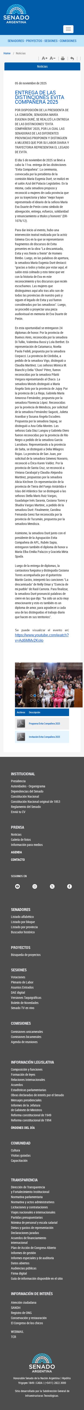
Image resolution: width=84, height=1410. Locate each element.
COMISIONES (68, 40)
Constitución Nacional (25, 796)
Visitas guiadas (21, 1155)
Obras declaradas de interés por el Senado (37, 1095)
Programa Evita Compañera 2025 (44, 723)
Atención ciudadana (23, 1302)
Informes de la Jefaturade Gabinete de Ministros (26, 1107)
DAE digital (18, 992)
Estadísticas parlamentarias (28, 1090)
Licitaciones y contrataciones (29, 1207)
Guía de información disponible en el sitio (37, 1278)
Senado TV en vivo (22, 1008)
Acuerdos (17, 1084)
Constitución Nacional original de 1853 (35, 801)
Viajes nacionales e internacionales (33, 1212)
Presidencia (18, 781)
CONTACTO (18, 859)
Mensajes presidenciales (26, 1100)
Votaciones (18, 977)
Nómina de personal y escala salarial (34, 1222)
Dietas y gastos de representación (32, 1227)
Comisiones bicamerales (26, 1036)
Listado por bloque (23, 922)
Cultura (15, 1150)
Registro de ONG (21, 1312)
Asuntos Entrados (22, 987)
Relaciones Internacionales (28, 1079)
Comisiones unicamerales (27, 1031)
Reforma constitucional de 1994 (31, 1120)
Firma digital (19, 1273)
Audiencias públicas (23, 1268)
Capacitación (19, 1160)
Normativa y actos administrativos (32, 1202)
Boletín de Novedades (24, 1002)
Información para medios (27, 844)
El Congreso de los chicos (27, 1323)
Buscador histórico (23, 932)
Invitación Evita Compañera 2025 (44, 736)
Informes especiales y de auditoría (32, 1258)
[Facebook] (69, 886)
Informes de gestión (23, 1253)
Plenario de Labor (22, 982)
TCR (13, 1336)
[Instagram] (34, 886)
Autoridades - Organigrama (28, 786)
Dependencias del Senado (27, 791)
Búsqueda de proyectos (26, 954)
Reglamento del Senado (26, 806)
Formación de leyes (23, 1074)
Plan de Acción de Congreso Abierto (33, 1247)
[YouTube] (17, 886)
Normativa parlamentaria (27, 1197)
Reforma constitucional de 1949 (31, 1115)
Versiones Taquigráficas (26, 997)
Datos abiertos (20, 1263)
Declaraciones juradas (25, 1233)
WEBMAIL (17, 1331)
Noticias (42, 66)
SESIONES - (52, 40)
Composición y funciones (26, 1069)
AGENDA (16, 852)
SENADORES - (17, 40)
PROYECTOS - (35, 40)
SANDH (16, 1307)
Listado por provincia (24, 927)
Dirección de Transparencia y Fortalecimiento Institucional (30, 1189)
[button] (20, 684)
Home (7, 53)
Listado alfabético (22, 916)
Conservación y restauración (29, 1318)
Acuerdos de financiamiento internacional (28, 1240)
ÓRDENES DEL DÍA (23, 1127)
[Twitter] (52, 886)
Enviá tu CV (18, 812)
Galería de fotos (21, 839)
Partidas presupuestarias (27, 1217)
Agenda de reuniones (24, 1042)
